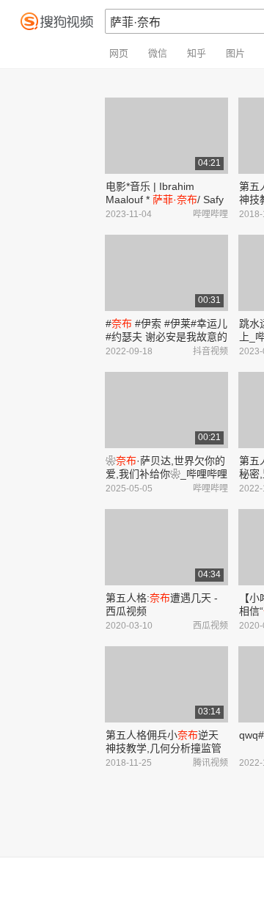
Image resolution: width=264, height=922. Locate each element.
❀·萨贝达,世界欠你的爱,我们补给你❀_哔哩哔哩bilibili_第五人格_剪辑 (166, 474)
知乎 (196, 53)
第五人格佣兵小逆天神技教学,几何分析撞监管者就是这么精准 (163, 748)
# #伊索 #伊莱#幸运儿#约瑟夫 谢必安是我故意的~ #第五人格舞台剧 (166, 337)
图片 (235, 53)
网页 (118, 53)
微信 (157, 53)
